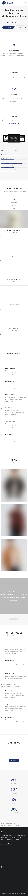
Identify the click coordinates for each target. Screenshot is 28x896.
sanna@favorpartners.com (12, 843)
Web (14, 208)
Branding (14, 202)
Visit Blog (14, 760)
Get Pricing (8, 27)
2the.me (14, 79)
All (14, 199)
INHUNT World (4, 848)
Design (14, 205)
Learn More (20, 27)
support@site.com (14, 123)
